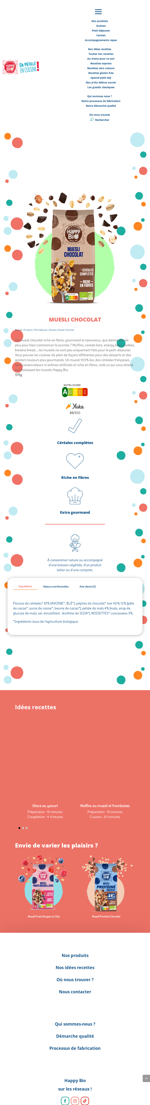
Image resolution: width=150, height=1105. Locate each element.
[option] (45, 738)
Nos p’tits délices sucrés (101, 82)
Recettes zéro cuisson (101, 68)
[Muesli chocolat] (75, 310)
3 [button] (27, 828)
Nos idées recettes (99, 49)
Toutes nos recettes (101, 54)
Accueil (18, 329)
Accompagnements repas (101, 40)
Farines (101, 35)
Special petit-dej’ (101, 77)
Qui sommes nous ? (99, 96)
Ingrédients (25, 586)
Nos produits (99, 21)
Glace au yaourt (45, 805)
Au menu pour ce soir (101, 58)
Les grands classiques (101, 87)
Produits (28, 329)
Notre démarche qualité (101, 105)
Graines (101, 26)
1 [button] (19, 828)
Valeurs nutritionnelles (56, 586)
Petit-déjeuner (101, 30)
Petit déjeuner (41, 329)
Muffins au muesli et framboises (105, 805)
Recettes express (101, 63)
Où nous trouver (99, 114)
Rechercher (102, 120)
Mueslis (53, 329)
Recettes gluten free (101, 73)
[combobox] (75, 355)
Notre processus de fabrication (100, 101)
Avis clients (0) (88, 586)
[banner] (75, 355)
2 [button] (23, 828)
